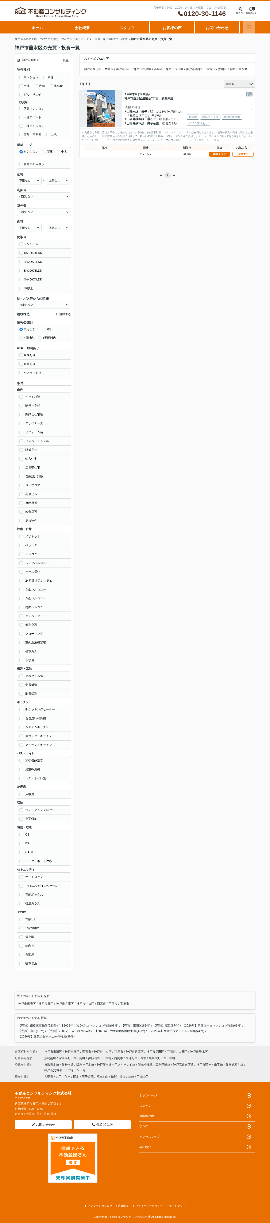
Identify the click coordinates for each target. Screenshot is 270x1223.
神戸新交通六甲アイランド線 (116, 1064)
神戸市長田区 (174, 69)
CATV (29, 852)
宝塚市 (211, 69)
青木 (143, 1058)
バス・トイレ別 (35, 778)
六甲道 (48, 1076)
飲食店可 (31, 511)
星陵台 (147, 94)
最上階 (29, 937)
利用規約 (123, 1205)
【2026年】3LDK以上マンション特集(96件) (90, 1025)
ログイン (240, 13)
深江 (123, 1076)
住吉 (67, 1076)
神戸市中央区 (142, 69)
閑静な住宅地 (34, 414)
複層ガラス (32, 903)
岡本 (76, 1076)
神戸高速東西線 (183, 1064)
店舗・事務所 (32, 134)
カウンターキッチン (38, 736)
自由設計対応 (34, 476)
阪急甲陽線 (163, 1064)
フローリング (34, 633)
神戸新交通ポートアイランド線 (65, 1070)
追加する (243, 154)
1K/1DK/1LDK (33, 253)
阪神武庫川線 (235, 1064)
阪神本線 (68, 1064)
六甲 (59, 1076)
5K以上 (28, 288)
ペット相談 (32, 396)
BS (27, 843)
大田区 (222, 69)
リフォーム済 (34, 432)
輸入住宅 (31, 458)
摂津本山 (102, 1076)
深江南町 (65, 1058)
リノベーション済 (37, 441)
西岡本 (119, 1058)
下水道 (29, 660)
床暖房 (29, 794)
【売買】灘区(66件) (31, 1031)
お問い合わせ (217, 28)
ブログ (143, 1126)
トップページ (148, 1095)
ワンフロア (32, 485)
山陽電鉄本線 (135, 119)
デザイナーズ (34, 423)
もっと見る (212, 140)
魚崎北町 (155, 1058)
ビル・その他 (32, 94)
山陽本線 (132, 111)
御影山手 (94, 1058)
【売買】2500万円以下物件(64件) (69, 1031)
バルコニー (32, 554)
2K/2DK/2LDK (33, 261)
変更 (66, 60)
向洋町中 (132, 1058)
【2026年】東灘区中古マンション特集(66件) (212, 1025)
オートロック (34, 877)
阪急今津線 (146, 1064)
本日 (50, 329)
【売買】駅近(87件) (166, 1025)
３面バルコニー (35, 598)
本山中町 (169, 1058)
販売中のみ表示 (34, 164)
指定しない (31, 151)
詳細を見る (220, 154)
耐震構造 (31, 693)
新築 (50, 151)
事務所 (58, 86)
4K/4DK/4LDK (33, 279)
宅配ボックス (34, 894)
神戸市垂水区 (238, 69)
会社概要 (82, 28)
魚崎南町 (50, 1058)
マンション (31, 77)
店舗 (42, 86)
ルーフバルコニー (37, 563)
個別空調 (31, 624)
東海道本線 (52, 1064)
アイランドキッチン (38, 744)
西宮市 (108, 69)
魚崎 (131, 1076)
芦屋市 (158, 69)
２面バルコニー (35, 589)
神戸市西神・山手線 (210, 1064)
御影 (114, 1076)
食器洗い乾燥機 (35, 718)
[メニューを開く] (249, 27)
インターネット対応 (38, 861)
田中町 (107, 1058)
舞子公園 (153, 123)
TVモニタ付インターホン (42, 885)
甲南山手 (143, 1076)
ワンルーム (31, 244)
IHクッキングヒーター (40, 709)
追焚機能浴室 (34, 760)
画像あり (29, 355)
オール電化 (32, 571)
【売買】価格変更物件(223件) (38, 1025)
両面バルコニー (35, 607)
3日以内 (29, 337)
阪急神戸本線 (85, 1064)
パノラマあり (32, 372)
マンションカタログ (100, 1205)
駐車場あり (32, 963)
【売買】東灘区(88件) (135, 1025)
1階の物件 (32, 928)
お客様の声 (172, 28)
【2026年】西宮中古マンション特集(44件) (176, 1031)
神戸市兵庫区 (195, 69)
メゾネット (32, 536)
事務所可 (31, 503)
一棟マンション (34, 126)
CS (27, 834)
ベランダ (31, 545)
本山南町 (79, 1058)
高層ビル (31, 494)
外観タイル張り (35, 676)
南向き (29, 945)
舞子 (144, 111)
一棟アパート (32, 117)
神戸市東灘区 (93, 69)
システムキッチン (37, 727)
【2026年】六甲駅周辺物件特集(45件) (119, 1031)
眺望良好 (31, 449)
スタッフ (127, 28)
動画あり (29, 364)
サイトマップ (177, 1205)
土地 (27, 86)
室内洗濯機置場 (35, 642)
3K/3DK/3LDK (33, 270)
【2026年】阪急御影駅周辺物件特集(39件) (46, 1036)
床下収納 (31, 818)
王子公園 (88, 1076)
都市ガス (31, 651)
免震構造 (31, 684)
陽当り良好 (32, 405)
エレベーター (34, 616)
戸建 (51, 77)
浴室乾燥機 (32, 769)
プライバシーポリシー (149, 1205)
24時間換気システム (38, 580)
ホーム (37, 28)
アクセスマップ (149, 1136)
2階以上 (30, 919)
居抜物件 (31, 520)
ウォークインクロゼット (41, 810)
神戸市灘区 (123, 69)
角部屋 (29, 954)
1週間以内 (49, 337)
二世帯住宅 (32, 467)
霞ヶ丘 (151, 119)
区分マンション (34, 108)
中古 (64, 151)
